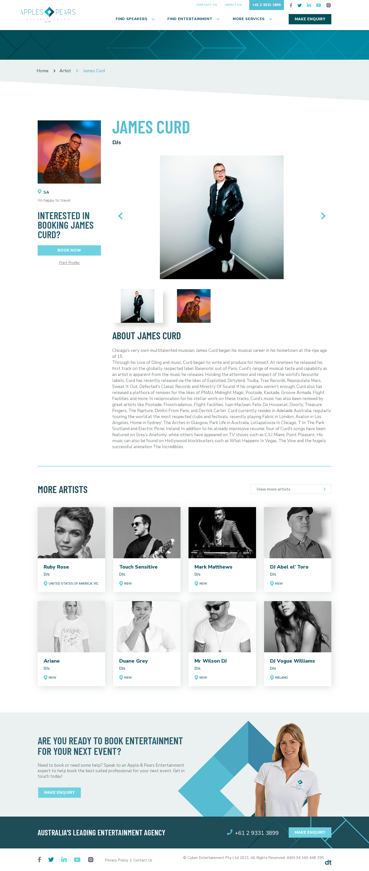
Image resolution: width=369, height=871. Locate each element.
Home (42, 71)
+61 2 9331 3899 (266, 5)
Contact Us (206, 5)
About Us (233, 5)
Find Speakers (131, 19)
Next (322, 216)
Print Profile (69, 263)
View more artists (273, 489)
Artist (65, 71)
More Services (249, 19)
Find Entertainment (190, 19)
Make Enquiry (310, 19)
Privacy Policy (116, 860)
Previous (121, 216)
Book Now (69, 250)
